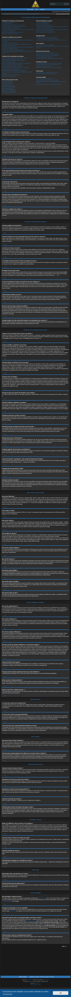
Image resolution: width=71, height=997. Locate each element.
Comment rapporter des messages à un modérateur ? (14, 70)
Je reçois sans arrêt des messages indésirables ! (47, 38)
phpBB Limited (42, 898)
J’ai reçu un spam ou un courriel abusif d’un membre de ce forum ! (51, 40)
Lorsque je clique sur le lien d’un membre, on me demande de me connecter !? (18, 52)
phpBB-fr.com (38, 983)
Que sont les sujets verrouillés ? (9, 91)
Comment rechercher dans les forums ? (45, 52)
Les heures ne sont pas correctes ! (10, 42)
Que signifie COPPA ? (7, 23)
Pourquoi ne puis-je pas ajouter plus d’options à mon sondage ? (16, 63)
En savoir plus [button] (7, 994)
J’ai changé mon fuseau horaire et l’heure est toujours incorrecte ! (16, 44)
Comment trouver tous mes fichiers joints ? (45, 73)
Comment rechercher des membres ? (44, 56)
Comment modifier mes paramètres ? (10, 38)
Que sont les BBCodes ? (7, 81)
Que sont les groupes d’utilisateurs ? (44, 25)
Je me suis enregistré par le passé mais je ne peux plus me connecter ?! (18, 29)
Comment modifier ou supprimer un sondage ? (12, 64)
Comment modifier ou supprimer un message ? (12, 59)
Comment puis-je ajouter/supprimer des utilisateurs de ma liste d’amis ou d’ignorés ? (52, 47)
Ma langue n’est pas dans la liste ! (9, 45)
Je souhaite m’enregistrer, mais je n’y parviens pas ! (13, 25)
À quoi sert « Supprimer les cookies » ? (11, 33)
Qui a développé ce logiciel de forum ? (44, 78)
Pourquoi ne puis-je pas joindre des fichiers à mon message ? (16, 67)
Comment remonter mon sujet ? (9, 76)
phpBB (56, 275)
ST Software (30, 979)
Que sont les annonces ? (7, 88)
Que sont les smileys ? (7, 83)
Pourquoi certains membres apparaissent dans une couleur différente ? (52, 29)
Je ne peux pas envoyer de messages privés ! (46, 37)
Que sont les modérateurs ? (42, 23)
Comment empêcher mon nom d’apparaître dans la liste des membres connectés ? (17, 40)
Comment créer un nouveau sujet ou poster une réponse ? (15, 57)
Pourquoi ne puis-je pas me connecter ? (11, 28)
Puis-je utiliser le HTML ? (7, 82)
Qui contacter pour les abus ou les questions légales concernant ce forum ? (51, 82)
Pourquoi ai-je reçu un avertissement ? (10, 69)
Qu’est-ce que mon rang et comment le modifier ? (13, 50)
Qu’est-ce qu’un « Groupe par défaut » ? (45, 30)
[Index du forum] (35, 4)
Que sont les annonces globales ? (9, 86)
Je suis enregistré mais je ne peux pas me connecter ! (14, 26)
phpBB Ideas (13, 911)
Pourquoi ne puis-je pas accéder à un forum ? (12, 66)
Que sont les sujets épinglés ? (9, 89)
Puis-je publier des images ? (8, 85)
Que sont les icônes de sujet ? (9, 92)
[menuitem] (36, 9)
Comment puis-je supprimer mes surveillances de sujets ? (49, 67)
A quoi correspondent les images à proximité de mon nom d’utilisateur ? (18, 47)
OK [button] (61, 993)
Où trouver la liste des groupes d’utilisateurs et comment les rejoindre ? (52, 26)
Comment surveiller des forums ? (43, 66)
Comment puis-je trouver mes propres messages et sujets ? (49, 58)
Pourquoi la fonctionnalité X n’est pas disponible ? (47, 80)
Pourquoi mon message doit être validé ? (11, 74)
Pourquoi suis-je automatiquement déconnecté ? (13, 32)
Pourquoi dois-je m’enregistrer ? (9, 22)
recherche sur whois (31, 920)
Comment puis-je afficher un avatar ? (10, 48)
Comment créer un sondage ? (8, 62)
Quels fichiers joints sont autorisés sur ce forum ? (47, 72)
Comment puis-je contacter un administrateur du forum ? (48, 84)
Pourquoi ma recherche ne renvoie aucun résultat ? (47, 54)
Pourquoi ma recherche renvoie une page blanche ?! (48, 55)
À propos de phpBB (7, 901)
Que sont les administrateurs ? (43, 22)
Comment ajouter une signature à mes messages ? (13, 60)
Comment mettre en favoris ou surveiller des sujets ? (48, 64)
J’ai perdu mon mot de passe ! (9, 30)
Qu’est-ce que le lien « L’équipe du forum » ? (46, 32)
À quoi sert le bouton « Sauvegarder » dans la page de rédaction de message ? (17, 72)
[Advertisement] (35, 962)
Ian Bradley (46, 979)
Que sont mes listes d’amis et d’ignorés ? (45, 44)
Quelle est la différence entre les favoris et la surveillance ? (49, 63)
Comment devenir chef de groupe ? (44, 28)
